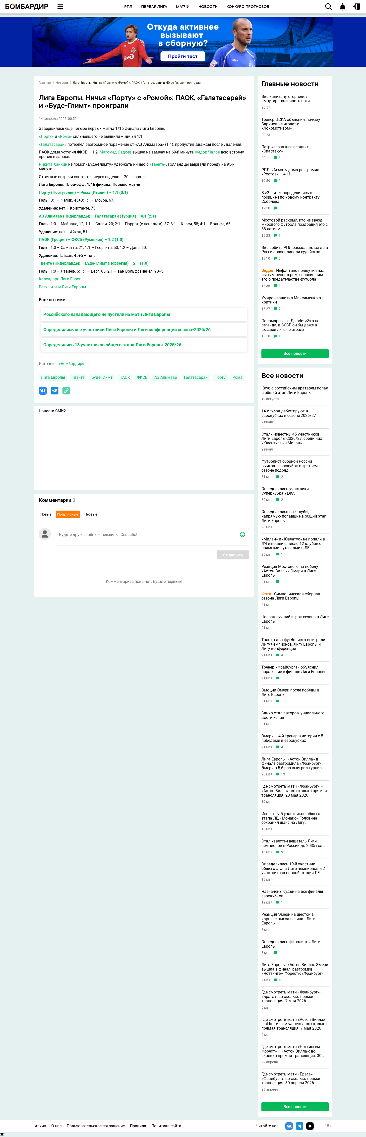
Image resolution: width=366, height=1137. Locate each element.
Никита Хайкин (53, 164)
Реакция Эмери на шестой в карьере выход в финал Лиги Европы (288, 918)
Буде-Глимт (102, 377)
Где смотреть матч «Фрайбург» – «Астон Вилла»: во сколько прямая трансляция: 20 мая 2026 (294, 790)
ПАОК (125, 377)
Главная (45, 82)
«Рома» (65, 136)
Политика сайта (166, 1126)
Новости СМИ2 (52, 411)
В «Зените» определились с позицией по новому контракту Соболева (290, 197)
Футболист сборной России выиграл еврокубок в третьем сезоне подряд (289, 465)
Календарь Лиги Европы (61, 279)
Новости (62, 82)
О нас (56, 1126)
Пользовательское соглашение (96, 1126)
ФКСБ (142, 377)
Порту (220, 377)
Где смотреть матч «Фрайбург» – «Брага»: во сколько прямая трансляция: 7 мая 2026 (292, 996)
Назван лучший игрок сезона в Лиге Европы (295, 619)
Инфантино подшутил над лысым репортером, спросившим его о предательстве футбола (293, 275)
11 (283, 701)
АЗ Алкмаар (165, 377)
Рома (238, 377)
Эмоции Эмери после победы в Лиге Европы (290, 692)
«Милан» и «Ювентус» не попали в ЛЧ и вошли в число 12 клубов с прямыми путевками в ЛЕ (293, 543)
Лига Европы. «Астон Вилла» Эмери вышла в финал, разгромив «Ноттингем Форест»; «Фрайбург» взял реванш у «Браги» (294, 969)
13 (281, 336)
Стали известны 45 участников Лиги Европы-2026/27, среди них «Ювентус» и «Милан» (291, 438)
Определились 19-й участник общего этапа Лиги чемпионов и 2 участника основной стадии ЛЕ (293, 868)
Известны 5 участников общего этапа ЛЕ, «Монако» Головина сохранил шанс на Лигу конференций (290, 818)
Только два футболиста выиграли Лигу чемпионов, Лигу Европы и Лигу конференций (293, 644)
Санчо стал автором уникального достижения (292, 715)
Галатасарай (196, 377)
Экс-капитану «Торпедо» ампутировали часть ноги (285, 98)
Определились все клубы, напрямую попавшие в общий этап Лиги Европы (293, 516)
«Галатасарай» (52, 144)
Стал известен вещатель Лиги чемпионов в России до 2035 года (293, 843)
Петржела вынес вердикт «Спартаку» (285, 149)
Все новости (295, 353)
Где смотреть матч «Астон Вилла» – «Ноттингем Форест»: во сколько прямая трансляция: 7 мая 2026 (294, 1024)
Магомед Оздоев (115, 152)
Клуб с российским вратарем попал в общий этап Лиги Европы (294, 390)
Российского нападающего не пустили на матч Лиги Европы (106, 314)
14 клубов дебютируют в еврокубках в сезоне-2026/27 (288, 413)
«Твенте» (157, 164)
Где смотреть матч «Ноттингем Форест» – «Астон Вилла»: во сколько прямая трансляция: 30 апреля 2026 (291, 1051)
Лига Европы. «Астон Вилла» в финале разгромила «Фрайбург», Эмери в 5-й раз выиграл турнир (291, 763)
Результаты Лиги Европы (62, 287)
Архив (40, 1126)
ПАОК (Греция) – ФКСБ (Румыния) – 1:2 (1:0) (81, 239)
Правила (138, 1126)
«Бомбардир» (71, 363)
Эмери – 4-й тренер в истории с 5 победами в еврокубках (292, 738)
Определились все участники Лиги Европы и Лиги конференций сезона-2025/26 (127, 329)
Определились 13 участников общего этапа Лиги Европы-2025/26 (112, 344)
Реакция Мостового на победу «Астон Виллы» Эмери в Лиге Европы (289, 571)
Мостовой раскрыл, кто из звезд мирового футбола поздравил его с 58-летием (294, 224)
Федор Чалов (207, 152)
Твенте (78, 377)
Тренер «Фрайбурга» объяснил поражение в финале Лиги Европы (293, 669)
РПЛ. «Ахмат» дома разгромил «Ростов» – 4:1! (290, 172)
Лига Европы (53, 377)
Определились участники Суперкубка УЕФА (285, 491)
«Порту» (46, 136)
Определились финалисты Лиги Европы (290, 944)
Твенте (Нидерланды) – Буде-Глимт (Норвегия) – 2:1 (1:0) (94, 263)
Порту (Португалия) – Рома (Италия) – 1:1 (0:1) (83, 192)
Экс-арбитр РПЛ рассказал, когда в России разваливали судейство (294, 249)
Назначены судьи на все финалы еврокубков (292, 893)
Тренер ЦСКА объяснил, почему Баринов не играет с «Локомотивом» (290, 124)
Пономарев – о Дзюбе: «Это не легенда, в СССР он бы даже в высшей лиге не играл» (290, 325)
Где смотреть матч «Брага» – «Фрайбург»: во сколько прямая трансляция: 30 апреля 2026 (291, 1078)
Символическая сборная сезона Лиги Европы (290, 596)
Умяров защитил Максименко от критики (292, 300)
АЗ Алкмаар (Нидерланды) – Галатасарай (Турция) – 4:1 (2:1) (97, 216)
